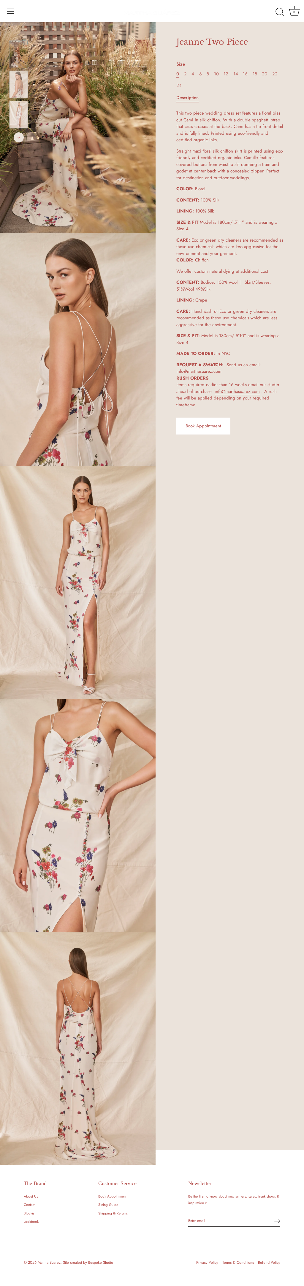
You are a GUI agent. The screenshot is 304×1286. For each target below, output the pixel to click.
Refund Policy (269, 1262)
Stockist (29, 1213)
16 (245, 74)
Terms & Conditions (238, 1262)
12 (226, 74)
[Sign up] (277, 1221)
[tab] (190, 97)
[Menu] (10, 11)
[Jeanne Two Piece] (18, 54)
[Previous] (18, 31)
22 (275, 74)
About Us (31, 1196)
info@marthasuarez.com (237, 391)
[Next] (18, 137)
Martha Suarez (49, 1262)
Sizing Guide (108, 1204)
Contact (29, 1204)
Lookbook (31, 1221)
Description (187, 97)
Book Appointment (203, 426)
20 (264, 74)
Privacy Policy (207, 1262)
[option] (18, 55)
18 (255, 74)
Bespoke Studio (100, 1262)
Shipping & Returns (113, 1213)
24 (179, 85)
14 (235, 74)
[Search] (279, 12)
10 (216, 74)
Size (180, 64)
